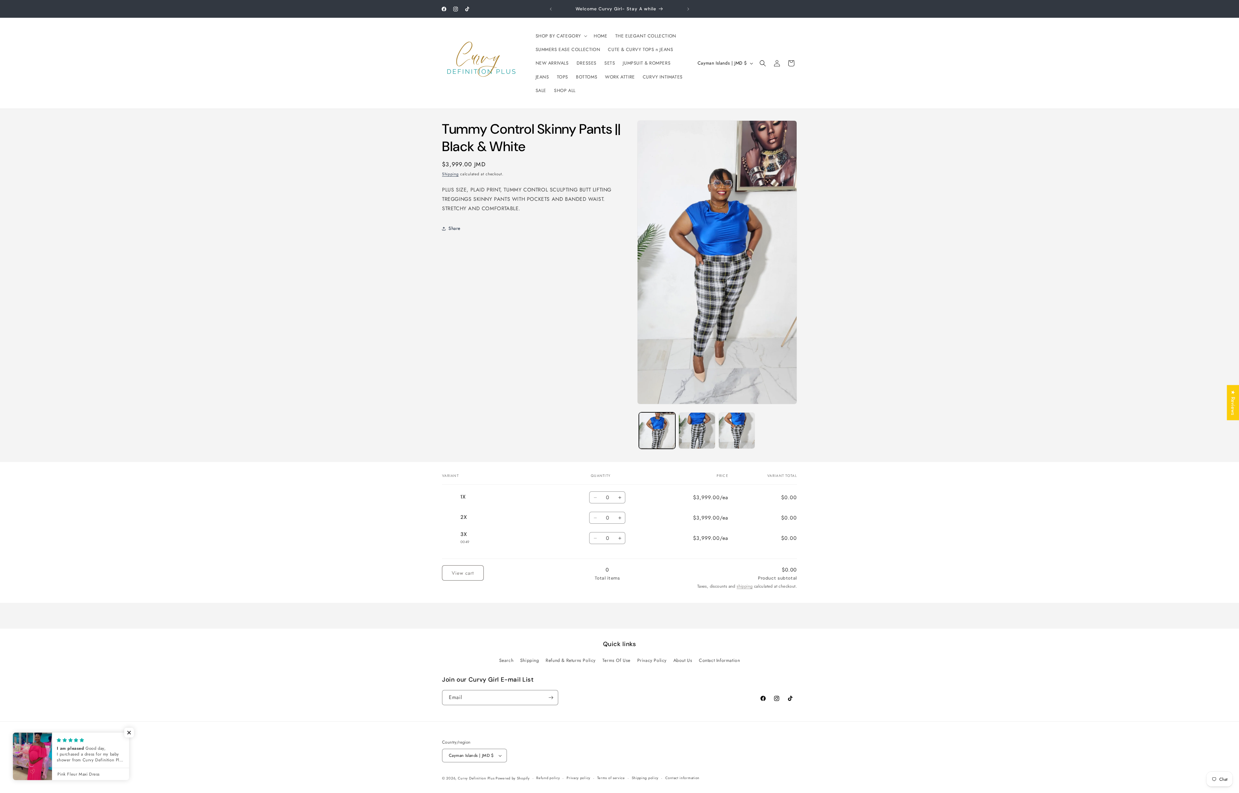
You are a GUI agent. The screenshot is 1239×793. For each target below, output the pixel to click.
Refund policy (548, 777)
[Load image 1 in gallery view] (657, 430)
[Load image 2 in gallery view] (697, 430)
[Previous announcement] (551, 9)
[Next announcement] (688, 9)
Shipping (450, 174)
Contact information (682, 777)
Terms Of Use (616, 660)
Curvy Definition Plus (477, 778)
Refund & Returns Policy (571, 660)
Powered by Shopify (513, 778)
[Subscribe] (551, 697)
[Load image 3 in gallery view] (737, 430)
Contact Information (719, 660)
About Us (682, 660)
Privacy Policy (652, 660)
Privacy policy (578, 777)
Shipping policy (645, 777)
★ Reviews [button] (1233, 402)
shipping (744, 586)
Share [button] (454, 228)
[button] (561, 36)
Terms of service (611, 777)
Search (506, 660)
